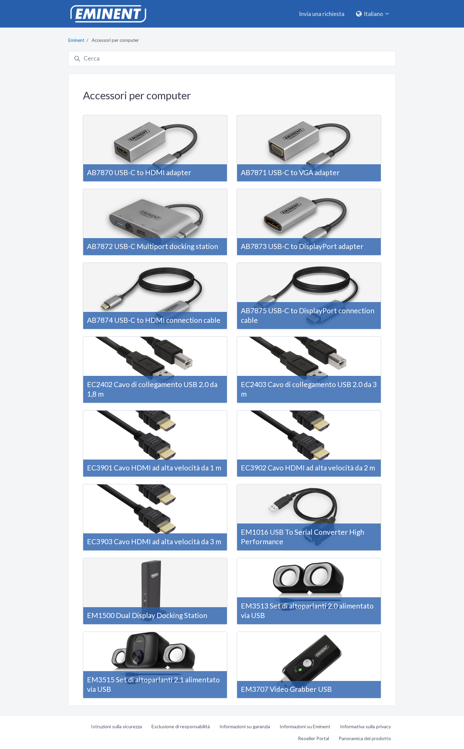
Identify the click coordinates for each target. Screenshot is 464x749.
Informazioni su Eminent (305, 726)
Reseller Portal (313, 738)
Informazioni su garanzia (244, 726)
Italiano (373, 13)
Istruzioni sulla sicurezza (116, 726)
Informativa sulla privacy (365, 726)
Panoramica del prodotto (365, 738)
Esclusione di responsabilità (180, 726)
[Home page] (108, 14)
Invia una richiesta (321, 13)
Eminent (76, 40)
